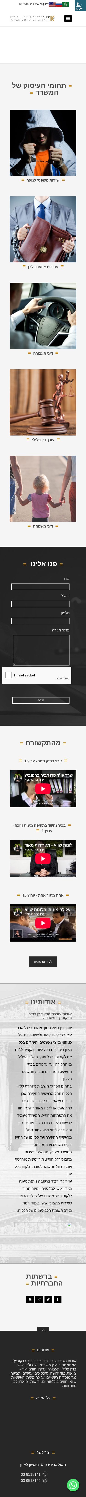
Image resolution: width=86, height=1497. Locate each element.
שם (66, 579)
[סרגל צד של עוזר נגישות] (80, 5)
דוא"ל (65, 596)
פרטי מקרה (60, 630)
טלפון (65, 613)
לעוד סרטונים (43, 962)
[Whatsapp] (73, 1485)
